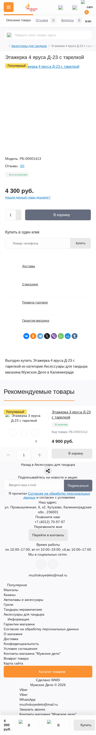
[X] (47, 336)
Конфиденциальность (21, 644)
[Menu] (9, 7)
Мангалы (11, 590)
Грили (8, 605)
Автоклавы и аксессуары (23, 600)
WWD (55, 680)
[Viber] (54, 336)
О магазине (30, 284)
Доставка (28, 266)
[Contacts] (74, 7)
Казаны (10, 595)
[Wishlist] (24, 432)
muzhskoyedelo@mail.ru (48, 575)
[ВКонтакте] (26, 336)
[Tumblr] (75, 336)
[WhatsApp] (61, 336)
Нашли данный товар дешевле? (27, 197)
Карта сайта (13, 663)
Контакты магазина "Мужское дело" (32, 653)
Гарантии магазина (35, 320)
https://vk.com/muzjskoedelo (41, 564)
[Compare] (35, 432)
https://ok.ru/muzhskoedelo (53, 564)
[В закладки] (27, 725)
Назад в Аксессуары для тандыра (48, 465)
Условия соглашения (20, 649)
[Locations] (60, 7)
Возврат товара (16, 658)
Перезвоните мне (48, 527)
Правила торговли (35, 302)
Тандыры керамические (23, 609)
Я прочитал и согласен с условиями (49, 495)
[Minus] (18, 218)
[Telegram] (40, 336)
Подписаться (78, 486)
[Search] (9, 35)
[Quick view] (12, 432)
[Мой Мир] (68, 336)
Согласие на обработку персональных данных (41, 629)
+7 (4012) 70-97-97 (49, 522)
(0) (22, 166)
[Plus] (18, 212)
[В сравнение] (56, 725)
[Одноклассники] (33, 336)
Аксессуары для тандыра (29, 46)
